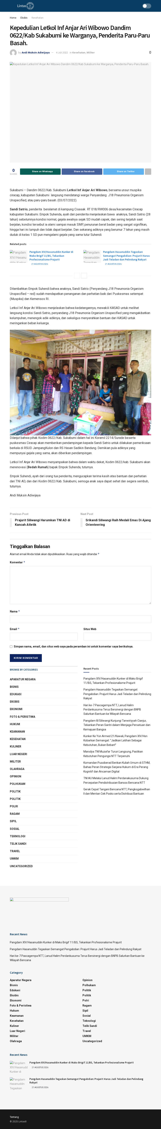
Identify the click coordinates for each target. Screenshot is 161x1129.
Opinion (15, 776)
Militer (91, 52)
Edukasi (15, 694)
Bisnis (14, 686)
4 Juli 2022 (62, 52)
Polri (14, 806)
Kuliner (15, 746)
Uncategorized (21, 866)
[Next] (84, 275)
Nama (15, 611)
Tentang (14, 1116)
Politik (15, 791)
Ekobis (23, 17)
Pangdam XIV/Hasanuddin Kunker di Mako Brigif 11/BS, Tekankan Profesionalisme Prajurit (51, 255)
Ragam (15, 813)
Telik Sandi (18, 843)
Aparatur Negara (23, 679)
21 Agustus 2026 (39, 264)
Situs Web (89, 629)
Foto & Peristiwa (22, 716)
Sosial (14, 828)
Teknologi (17, 836)
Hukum (15, 724)
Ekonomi (16, 709)
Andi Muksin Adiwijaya (36, 52)
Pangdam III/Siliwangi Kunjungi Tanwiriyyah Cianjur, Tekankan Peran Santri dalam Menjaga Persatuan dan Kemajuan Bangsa (116, 725)
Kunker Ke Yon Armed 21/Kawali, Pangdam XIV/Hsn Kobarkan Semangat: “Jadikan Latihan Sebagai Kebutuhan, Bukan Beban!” (115, 740)
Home (13, 17)
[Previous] (77, 275)
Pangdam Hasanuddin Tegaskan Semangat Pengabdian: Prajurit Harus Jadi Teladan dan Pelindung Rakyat (126, 255)
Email (15, 629)
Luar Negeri (18, 754)
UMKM (14, 858)
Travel (15, 851)
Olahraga (17, 769)
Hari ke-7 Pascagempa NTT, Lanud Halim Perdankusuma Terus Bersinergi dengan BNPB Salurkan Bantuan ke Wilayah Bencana (112, 710)
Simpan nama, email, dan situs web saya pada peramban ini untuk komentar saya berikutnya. (73, 646)
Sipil (13, 821)
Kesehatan (37, 17)
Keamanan (17, 731)
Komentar (17, 562)
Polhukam (17, 783)
